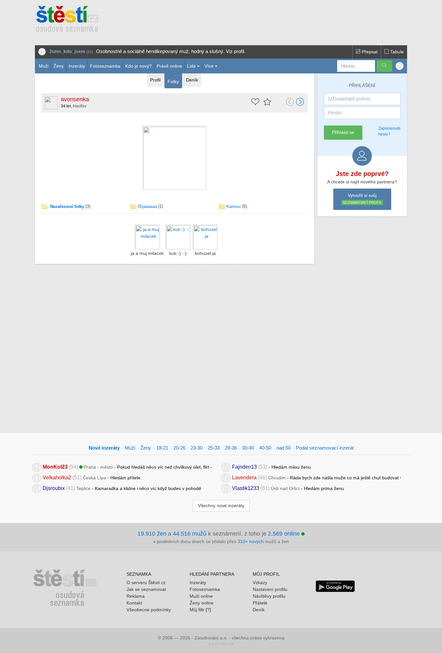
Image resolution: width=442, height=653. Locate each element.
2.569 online (284, 533)
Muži (44, 66)
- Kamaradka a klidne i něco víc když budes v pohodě (122, 488)
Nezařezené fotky (67, 206)
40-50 (265, 448)
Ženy (58, 66)
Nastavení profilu (270, 589)
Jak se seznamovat (146, 589)
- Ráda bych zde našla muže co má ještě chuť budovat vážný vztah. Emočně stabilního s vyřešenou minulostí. (316, 477)
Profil (155, 79)
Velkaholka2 (57, 477)
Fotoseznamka (105, 66)
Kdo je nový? (138, 66)
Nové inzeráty (104, 448)
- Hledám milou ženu (271, 467)
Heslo (335, 112)
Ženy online (202, 602)
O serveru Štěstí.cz (146, 582)
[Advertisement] (246, 19)
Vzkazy (260, 582)
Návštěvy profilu (269, 596)
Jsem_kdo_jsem (67, 51)
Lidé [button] (191, 66)
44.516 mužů (189, 533)
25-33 (214, 448)
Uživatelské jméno (349, 99)
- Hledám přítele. (92, 477)
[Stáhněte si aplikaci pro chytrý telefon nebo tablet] (335, 585)
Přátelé (260, 602)
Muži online (201, 596)
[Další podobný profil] (300, 102)
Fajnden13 (244, 467)
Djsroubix (54, 488)
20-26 (179, 448)
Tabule (396, 51)
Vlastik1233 (245, 488)
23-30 (197, 448)
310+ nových (251, 541)
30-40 (248, 448)
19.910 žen (152, 533)
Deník (192, 79)
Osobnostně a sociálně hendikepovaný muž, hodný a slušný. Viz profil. (170, 51)
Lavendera (244, 477)
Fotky (173, 81)
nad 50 (283, 448)
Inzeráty (77, 66)
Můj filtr (197, 609)
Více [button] (209, 66)
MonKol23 (55, 467)
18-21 (162, 448)
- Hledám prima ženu (288, 488)
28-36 (231, 448)
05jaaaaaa (147, 206)
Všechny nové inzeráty (221, 505)
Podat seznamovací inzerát (325, 448)
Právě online (169, 66)
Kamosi (234, 206)
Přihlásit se (343, 132)
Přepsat (369, 51)
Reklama (136, 596)
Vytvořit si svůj (362, 199)
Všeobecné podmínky (149, 609)
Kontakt (134, 602)
